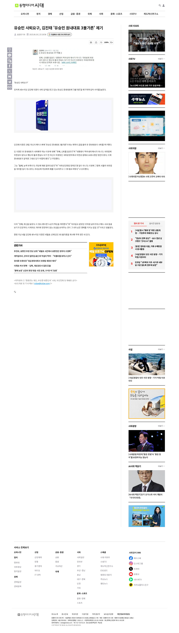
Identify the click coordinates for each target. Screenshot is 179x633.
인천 (79, 583)
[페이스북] (9, 65)
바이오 (37, 570)
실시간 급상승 (154, 223)
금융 (57, 557)
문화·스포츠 (116, 13)
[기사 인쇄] (91, 42)
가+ (111, 42)
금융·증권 (75, 13)
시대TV (133, 13)
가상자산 (58, 566)
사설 (130, 349)
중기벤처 (38, 566)
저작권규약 (96, 614)
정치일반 (17, 571)
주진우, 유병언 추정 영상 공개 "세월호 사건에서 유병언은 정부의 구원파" (42, 251)
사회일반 (80, 557)
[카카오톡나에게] (9, 60)
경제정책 (17, 586)
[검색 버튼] (159, 5)
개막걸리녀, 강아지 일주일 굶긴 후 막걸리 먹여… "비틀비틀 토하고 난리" (42, 255)
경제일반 (17, 581)
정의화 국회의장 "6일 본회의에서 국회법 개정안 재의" (35, 260)
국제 (90, 13)
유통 (36, 561)
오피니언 (25, 13)
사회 (101, 13)
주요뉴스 (104, 579)
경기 (79, 566)
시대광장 (132, 426)
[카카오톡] (9, 55)
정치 (38, 13)
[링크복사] (9, 87)
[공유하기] (96, 42)
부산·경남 (81, 570)
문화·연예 (81, 598)
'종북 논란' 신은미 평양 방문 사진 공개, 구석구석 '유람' (35, 270)
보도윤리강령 (108, 614)
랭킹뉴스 (104, 583)
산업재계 (38, 557)
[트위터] (9, 71)
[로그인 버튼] (163, 5)
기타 (79, 587)
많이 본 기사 (139, 223)
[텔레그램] (9, 81)
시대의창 (132, 148)
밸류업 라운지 (106, 574)
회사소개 (55, 614)
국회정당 (17, 566)
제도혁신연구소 (151, 13)
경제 (50, 13)
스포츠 (79, 602)
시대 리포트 (133, 25)
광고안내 (65, 614)
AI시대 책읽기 (134, 466)
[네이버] (9, 76)
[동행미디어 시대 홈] (29, 5)
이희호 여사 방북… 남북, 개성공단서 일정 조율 (32, 265)
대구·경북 (81, 579)
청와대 (16, 562)
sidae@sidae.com (42, 283)
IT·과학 (38, 574)
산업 (61, 13)
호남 (79, 574)
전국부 (79, 561)
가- (101, 42)
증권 (57, 561)
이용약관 (85, 614)
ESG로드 (104, 570)
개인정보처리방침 (123, 614)
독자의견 (75, 614)
